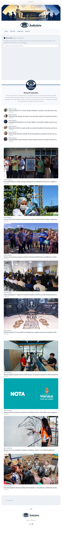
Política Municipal (8, 372)
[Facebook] (32, 524)
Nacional (12, 31)
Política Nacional (12, 109)
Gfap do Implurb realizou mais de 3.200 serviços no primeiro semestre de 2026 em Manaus (31, 374)
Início (6, 31)
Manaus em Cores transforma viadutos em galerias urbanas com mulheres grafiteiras (29, 450)
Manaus (27, 31)
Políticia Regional (8, 179)
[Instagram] (30, 524)
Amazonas (20, 31)
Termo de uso (10, 500)
